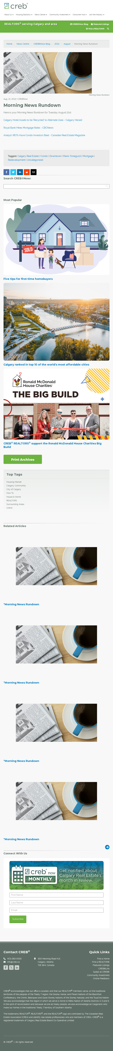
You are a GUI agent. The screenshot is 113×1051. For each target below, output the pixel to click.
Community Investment (59, 15)
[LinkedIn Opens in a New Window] (17, 967)
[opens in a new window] (23, 459)
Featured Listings (101, 24)
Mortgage (88, 156)
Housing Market (13, 482)
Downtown (55, 156)
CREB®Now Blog (80, 24)
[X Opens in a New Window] (11, 967)
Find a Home (103, 958)
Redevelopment (16, 160)
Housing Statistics (23, 15)
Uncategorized (35, 160)
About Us (8, 15)
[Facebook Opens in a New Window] (6, 967)
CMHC (9, 508)
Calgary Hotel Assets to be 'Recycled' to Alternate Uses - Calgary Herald (43, 120)
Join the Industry (96, 15)
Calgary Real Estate (28, 156)
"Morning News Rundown (21, 604)
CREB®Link (103, 968)
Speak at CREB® (101, 972)
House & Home (13, 497)
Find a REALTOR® (96, 29)
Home (9, 44)
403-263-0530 (14, 958)
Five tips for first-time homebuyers (28, 279)
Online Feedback (101, 978)
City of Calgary (13, 489)
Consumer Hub (79, 15)
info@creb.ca (13, 962)
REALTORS (11, 500)
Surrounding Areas (15, 504)
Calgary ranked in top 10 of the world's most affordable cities (46, 364)
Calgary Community (16, 485)
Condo (44, 156)
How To (10, 493)
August (67, 44)
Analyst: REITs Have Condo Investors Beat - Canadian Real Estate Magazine (44, 135)
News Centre (40, 15)
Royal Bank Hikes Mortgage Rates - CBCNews (28, 127)
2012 (57, 44)
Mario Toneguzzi (72, 156)
